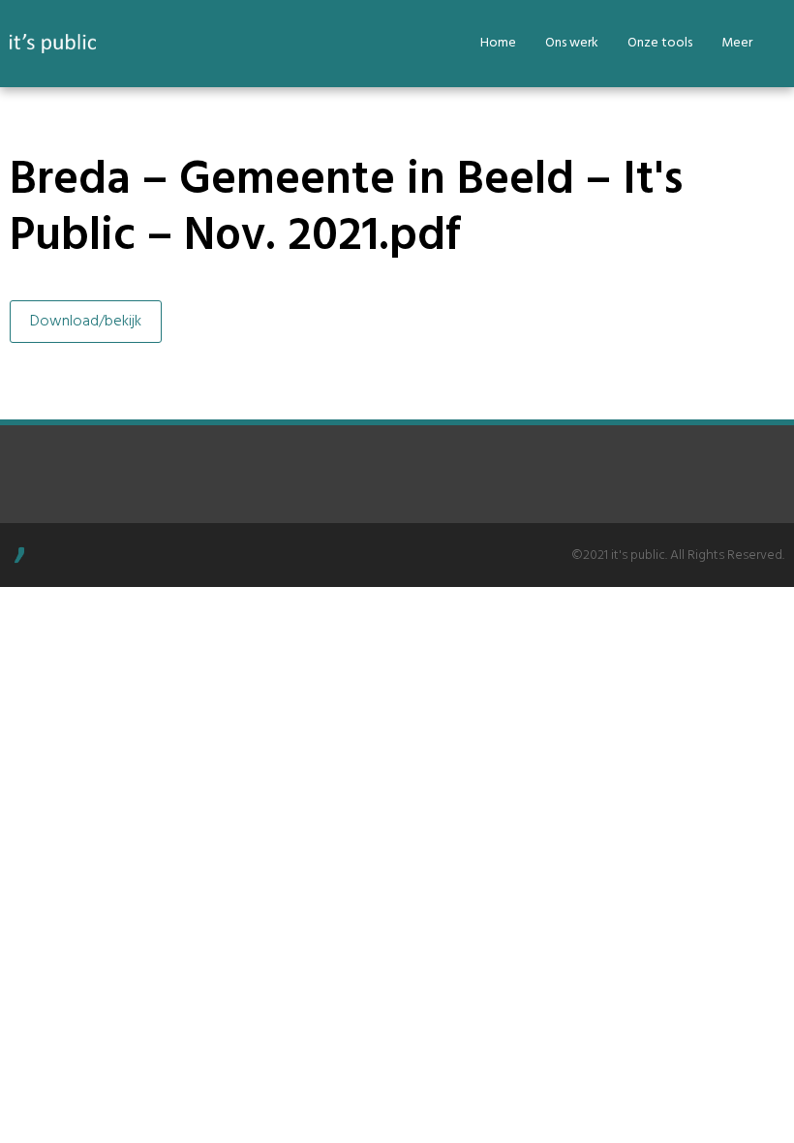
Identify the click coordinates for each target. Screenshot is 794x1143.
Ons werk (571, 43)
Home (498, 43)
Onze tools (659, 43)
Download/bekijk (85, 321)
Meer (736, 43)
